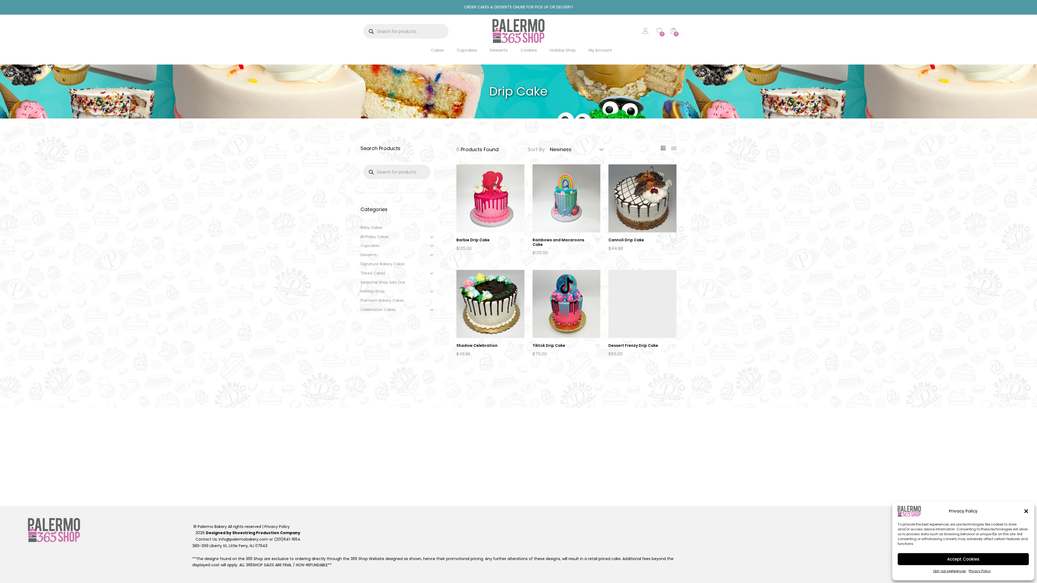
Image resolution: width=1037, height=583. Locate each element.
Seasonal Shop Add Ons (383, 282)
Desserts (499, 50)
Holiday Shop (563, 50)
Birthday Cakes (375, 236)
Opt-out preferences (949, 571)
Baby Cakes (371, 227)
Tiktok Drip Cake (549, 345)
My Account (600, 50)
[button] (1026, 511)
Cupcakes (467, 50)
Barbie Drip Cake (473, 240)
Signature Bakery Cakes (383, 264)
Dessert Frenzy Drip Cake (633, 345)
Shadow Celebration (476, 345)
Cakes (437, 50)
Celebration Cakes (378, 309)
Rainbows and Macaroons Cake (558, 242)
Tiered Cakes (373, 273)
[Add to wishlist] (522, 240)
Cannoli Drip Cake (626, 240)
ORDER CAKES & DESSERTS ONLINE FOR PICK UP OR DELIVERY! (518, 7)
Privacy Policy (980, 571)
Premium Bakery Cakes (382, 300)
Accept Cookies (963, 559)
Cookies (529, 50)
